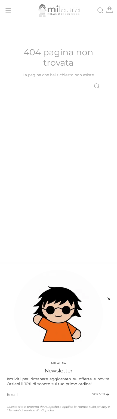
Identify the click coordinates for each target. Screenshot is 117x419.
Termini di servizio (21, 410)
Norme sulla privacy (92, 407)
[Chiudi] (109, 299)
